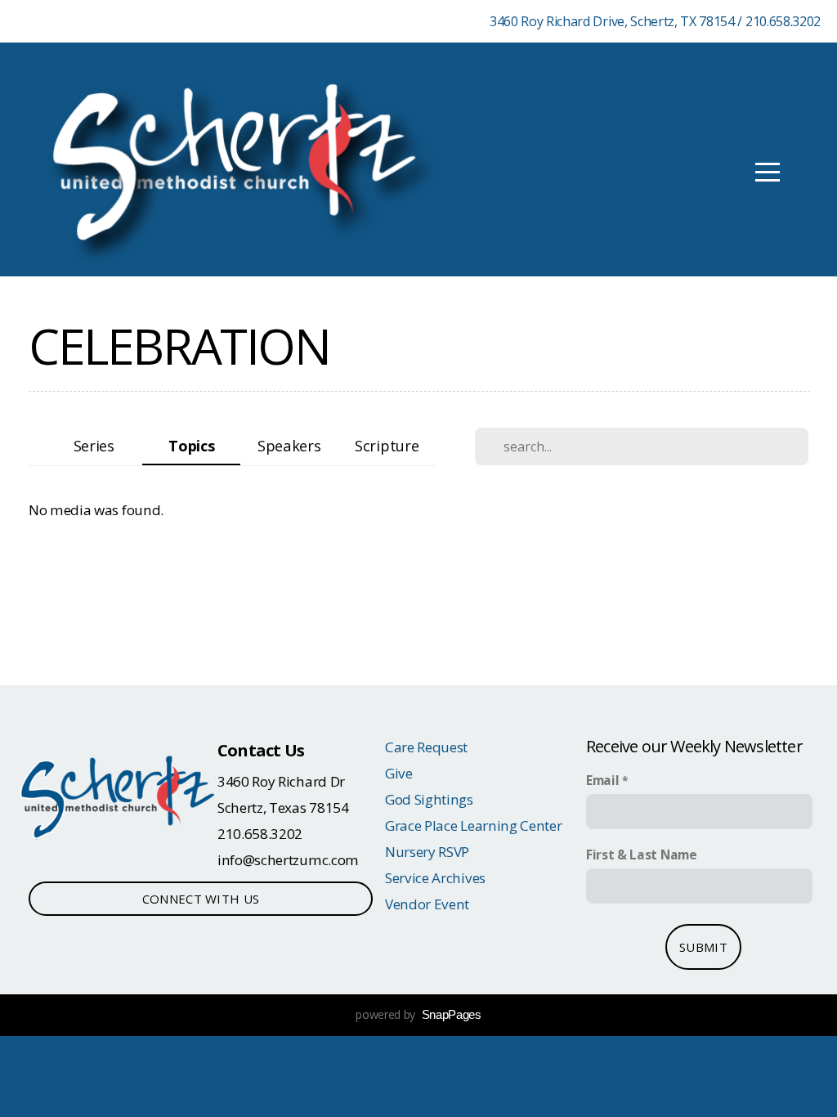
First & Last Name (641, 855)
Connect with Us (201, 898)
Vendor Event (427, 904)
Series (94, 445)
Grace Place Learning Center (473, 825)
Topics (191, 445)
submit (703, 947)
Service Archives (435, 877)
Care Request (426, 747)
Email (602, 780)
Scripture (386, 445)
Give (399, 773)
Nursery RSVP (427, 851)
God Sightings (429, 799)
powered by (418, 1014)
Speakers (288, 445)
